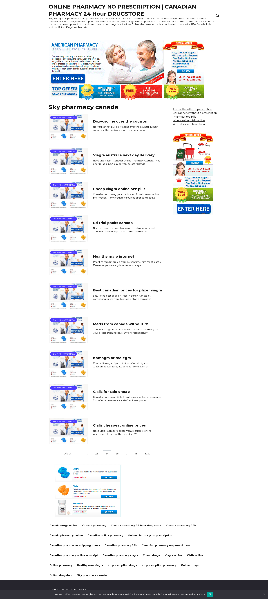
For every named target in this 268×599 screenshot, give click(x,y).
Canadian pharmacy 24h (121, 545)
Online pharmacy (60, 565)
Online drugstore (61, 575)
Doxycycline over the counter (120, 121)
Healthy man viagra (90, 565)
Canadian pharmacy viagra (120, 555)
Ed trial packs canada (113, 223)
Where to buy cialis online (189, 120)
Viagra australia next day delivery (123, 155)
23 (96, 453)
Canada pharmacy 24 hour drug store (136, 525)
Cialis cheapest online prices (119, 425)
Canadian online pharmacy (105, 535)
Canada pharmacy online (66, 535)
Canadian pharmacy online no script (73, 555)
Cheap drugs (151, 555)
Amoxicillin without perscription (192, 109)
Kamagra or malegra (112, 358)
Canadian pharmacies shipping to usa (74, 545)
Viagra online (173, 555)
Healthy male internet (113, 256)
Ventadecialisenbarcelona (189, 124)
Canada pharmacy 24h (181, 525)
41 (135, 453)
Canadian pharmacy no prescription (166, 545)
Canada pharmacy (94, 525)
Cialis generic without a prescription (195, 113)
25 (117, 453)
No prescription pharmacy (159, 565)
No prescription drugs (122, 565)
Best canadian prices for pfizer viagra (127, 290)
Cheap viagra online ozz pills (119, 189)
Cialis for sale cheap (111, 391)
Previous (66, 453)
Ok (210, 594)
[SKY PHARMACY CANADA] (68, 138)
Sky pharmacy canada (92, 575)
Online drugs (190, 565)
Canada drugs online (63, 525)
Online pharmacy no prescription (150, 535)
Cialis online (195, 555)
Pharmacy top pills (184, 116)
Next (147, 453)
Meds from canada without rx (120, 324)
